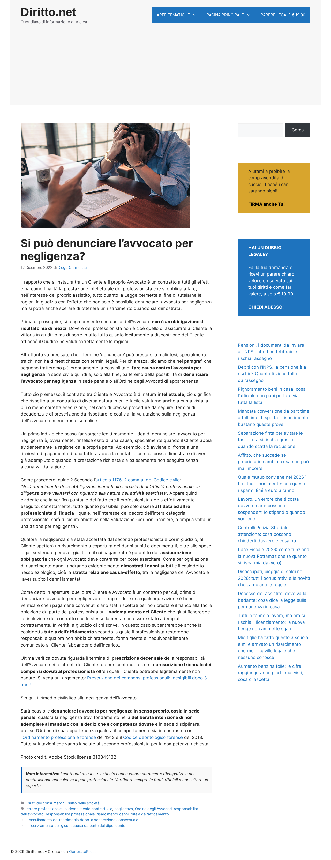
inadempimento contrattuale (88, 808)
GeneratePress (83, 851)
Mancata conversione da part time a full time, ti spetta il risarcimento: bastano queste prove (274, 418)
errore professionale (44, 808)
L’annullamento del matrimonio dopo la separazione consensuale (82, 820)
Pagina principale (225, 14)
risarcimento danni (113, 814)
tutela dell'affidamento (150, 814)
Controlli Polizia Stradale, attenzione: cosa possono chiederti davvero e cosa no (267, 534)
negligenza (123, 808)
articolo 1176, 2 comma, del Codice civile (137, 480)
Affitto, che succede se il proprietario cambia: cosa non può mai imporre (273, 462)
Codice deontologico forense (153, 737)
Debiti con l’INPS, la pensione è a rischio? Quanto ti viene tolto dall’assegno (272, 374)
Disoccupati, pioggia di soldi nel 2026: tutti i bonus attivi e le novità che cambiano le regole (274, 578)
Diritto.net (48, 12)
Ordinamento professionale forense (59, 737)
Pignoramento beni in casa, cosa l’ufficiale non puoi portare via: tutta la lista (272, 396)
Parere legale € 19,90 (283, 14)
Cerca (298, 129)
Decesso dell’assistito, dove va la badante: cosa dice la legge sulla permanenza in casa (272, 600)
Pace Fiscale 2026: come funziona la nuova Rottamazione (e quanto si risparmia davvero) (273, 556)
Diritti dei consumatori (45, 803)
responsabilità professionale (70, 814)
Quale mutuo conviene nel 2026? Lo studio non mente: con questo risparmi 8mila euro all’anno (272, 484)
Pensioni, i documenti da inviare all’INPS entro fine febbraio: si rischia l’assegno (271, 352)
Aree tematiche (173, 14)
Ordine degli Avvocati (153, 808)
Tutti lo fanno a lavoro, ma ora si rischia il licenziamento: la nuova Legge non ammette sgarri (271, 622)
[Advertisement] (165, 69)
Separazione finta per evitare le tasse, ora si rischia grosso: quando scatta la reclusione (270, 440)
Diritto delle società (83, 803)
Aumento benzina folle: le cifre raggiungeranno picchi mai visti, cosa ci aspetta (270, 673)
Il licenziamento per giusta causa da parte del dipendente (76, 825)
